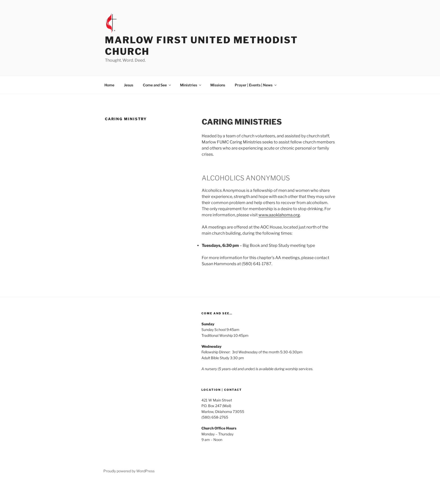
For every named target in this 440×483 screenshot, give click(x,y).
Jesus (128, 85)
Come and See (155, 85)
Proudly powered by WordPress (129, 471)
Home (109, 85)
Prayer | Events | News (253, 85)
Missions (217, 85)
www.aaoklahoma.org (279, 214)
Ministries (188, 85)
